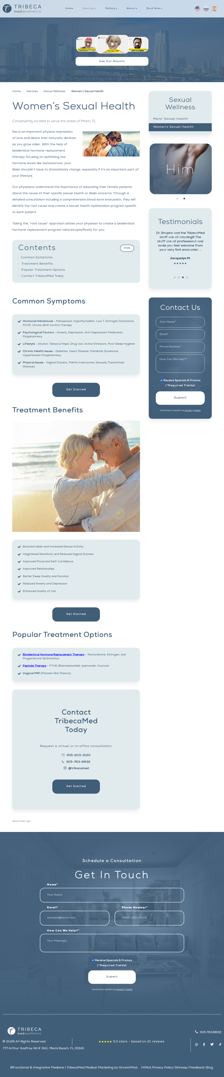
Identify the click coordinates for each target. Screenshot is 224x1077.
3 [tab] (183, 277)
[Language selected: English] (206, 9)
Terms (197, 411)
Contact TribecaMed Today (41, 276)
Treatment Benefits (35, 264)
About (131, 9)
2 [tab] (184, 198)
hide (127, 248)
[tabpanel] (181, 168)
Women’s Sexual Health (173, 127)
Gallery (110, 9)
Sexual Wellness (54, 91)
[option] (204, 8)
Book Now (153, 9)
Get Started (76, 389)
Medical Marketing (99, 1067)
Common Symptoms (35, 257)
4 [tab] (187, 277)
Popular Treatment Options (41, 270)
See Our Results (112, 61)
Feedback (196, 1067)
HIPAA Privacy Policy (157, 1067)
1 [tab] (177, 198)
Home (69, 9)
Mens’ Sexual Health (170, 119)
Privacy (189, 411)
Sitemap (181, 1067)
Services (88, 9)
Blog (209, 1067)
